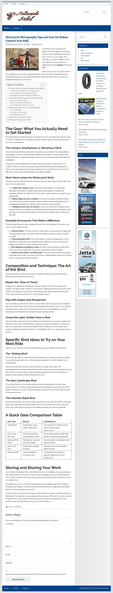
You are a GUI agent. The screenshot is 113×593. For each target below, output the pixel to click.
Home (6, 4)
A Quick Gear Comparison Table (19, 117)
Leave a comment (14, 507)
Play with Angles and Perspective (21, 103)
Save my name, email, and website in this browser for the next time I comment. (36, 574)
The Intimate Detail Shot (18, 114)
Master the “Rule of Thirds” (19, 100)
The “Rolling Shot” (16, 110)
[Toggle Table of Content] (41, 85)
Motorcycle (38, 44)
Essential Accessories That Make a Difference (25, 95)
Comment (10, 524)
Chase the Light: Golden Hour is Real (22, 105)
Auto (82, 51)
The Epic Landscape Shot (19, 112)
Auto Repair (85, 56)
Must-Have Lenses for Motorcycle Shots (23, 93)
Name (8, 546)
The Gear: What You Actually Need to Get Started (26, 88)
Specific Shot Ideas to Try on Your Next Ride (24, 107)
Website (9, 563)
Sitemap (22, 4)
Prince (28, 44)
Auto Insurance (86, 53)
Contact (13, 4)
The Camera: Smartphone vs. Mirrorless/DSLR (25, 91)
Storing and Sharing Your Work (19, 120)
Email (8, 554)
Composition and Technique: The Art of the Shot (25, 98)
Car (82, 58)
